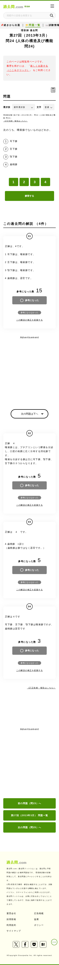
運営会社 (11, 913)
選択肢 (6, 107)
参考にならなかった (29, 312)
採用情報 (11, 919)
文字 (39, 107)
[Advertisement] (29, 763)
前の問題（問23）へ (29, 803)
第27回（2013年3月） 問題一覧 (29, 815)
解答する (29, 195)
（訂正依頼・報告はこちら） (15, 121)
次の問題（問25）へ (29, 827)
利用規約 (11, 925)
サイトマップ (14, 931)
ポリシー (39, 925)
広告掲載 (39, 913)
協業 (36, 919)
